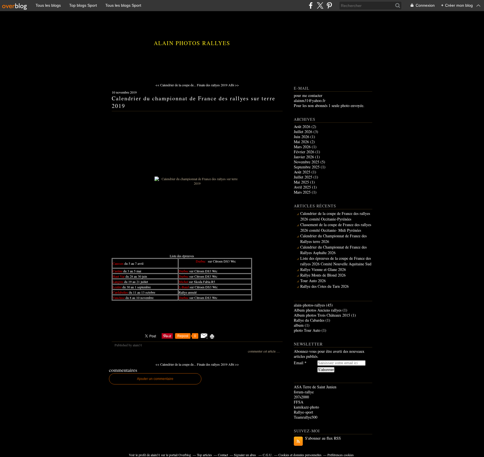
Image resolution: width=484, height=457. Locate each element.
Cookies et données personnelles (300, 455)
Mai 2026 (302, 141)
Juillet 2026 (303, 131)
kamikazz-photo (306, 407)
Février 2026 (304, 151)
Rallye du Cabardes (309, 320)
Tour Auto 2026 (313, 280)
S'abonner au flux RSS (323, 438)
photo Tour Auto (307, 330)
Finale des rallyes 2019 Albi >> (218, 85)
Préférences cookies (340, 455)
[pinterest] (329, 5)
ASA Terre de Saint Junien (315, 386)
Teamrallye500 (305, 417)
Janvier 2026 (304, 156)
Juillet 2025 (303, 177)
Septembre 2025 (307, 167)
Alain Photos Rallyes (192, 43)
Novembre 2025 (307, 161)
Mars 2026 (303, 146)
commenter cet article (262, 351)
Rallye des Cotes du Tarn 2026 (324, 286)
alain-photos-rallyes (309, 305)
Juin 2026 (302, 136)
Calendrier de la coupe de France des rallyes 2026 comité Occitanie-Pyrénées (335, 216)
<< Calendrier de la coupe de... (175, 85)
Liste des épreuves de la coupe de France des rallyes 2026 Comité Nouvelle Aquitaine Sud (335, 261)
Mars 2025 (303, 192)
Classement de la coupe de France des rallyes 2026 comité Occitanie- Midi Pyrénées (335, 227)
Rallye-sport (303, 412)
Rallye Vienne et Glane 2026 (323, 269)
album (299, 325)
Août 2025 (302, 172)
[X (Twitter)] (320, 5)
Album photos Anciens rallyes (317, 310)
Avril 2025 (303, 187)
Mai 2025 (302, 182)
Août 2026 (302, 126)
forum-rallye (304, 392)
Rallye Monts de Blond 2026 (323, 275)
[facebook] (310, 5)
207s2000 (301, 397)
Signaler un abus (245, 455)
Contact (223, 455)
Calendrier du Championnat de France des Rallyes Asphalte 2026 (333, 249)
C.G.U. (268, 455)
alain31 (155, 455)
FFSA (298, 402)
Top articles (204, 455)
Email (298, 362)
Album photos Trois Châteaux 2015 (322, 315)
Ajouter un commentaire (155, 379)
